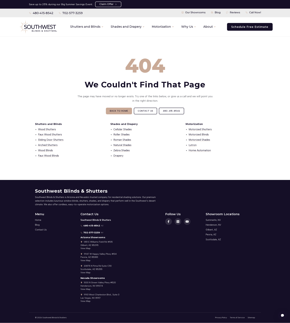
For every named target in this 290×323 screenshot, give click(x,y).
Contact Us (145, 110)
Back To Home (119, 110)
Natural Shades (122, 145)
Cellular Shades (122, 129)
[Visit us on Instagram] (178, 221)
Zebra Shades (121, 150)
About (208, 26)
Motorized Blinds (199, 134)
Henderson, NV (213, 224)
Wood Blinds (45, 150)
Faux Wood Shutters (50, 134)
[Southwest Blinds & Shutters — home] (37, 26)
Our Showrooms (195, 12)
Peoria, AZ (211, 234)
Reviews (235, 12)
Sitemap (251, 317)
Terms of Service (237, 317)
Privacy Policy (221, 317)
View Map (85, 248)
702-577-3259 (71, 13)
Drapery (118, 155)
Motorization (161, 26)
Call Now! (255, 12)
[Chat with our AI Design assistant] (282, 315)
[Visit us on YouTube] (187, 221)
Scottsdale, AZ (213, 239)
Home (38, 220)
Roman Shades (122, 139)
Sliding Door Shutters (50, 139)
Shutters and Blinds (85, 26)
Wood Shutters (47, 129)
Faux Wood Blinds (48, 155)
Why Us (187, 26)
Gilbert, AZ (211, 229)
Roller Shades (121, 134)
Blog (218, 12)
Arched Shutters (48, 145)
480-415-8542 (41, 13)
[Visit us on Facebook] (168, 221)
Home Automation (200, 150)
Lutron (193, 145)
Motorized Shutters (200, 129)
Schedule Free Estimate (249, 26)
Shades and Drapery (126, 26)
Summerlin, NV (213, 220)
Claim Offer (106, 4)
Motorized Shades (199, 139)
